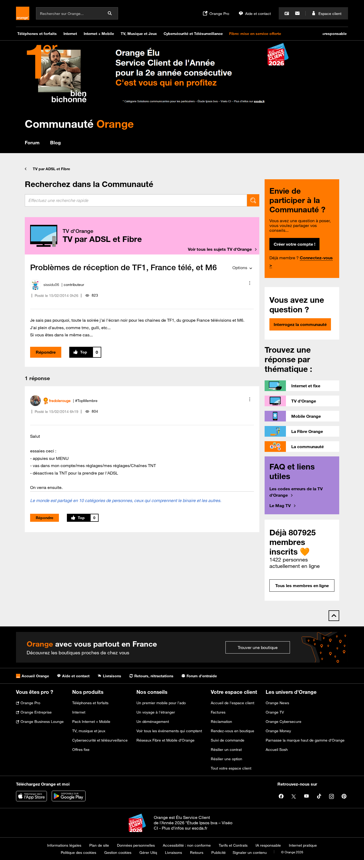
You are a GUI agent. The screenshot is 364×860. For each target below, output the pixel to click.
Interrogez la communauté (300, 324)
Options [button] (239, 267)
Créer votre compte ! (294, 244)
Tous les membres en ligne (302, 585)
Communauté (79, 123)
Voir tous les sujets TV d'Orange (220, 249)
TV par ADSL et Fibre (51, 168)
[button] (249, 283)
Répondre (46, 352)
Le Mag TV (280, 505)
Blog (55, 142)
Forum (32, 142)
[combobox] (136, 200)
